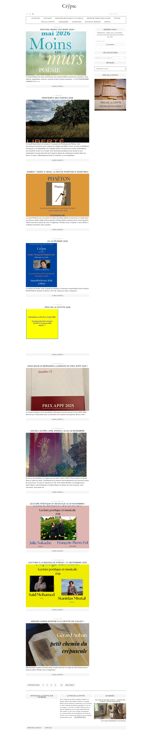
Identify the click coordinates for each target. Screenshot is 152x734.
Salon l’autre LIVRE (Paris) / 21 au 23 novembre (58, 431)
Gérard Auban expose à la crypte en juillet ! (57, 621)
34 (61, 685)
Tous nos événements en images (113, 721)
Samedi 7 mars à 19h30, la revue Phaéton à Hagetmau (57, 172)
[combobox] (110, 58)
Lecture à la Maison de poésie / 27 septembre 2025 (57, 562)
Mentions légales (34, 727)
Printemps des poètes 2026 (57, 98)
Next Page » (70, 685)
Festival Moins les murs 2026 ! (57, 29)
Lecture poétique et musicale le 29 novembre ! (57, 504)
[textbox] (110, 58)
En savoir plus (80, 717)
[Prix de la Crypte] (110, 95)
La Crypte (76, 6)
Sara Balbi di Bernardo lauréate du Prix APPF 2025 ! (57, 366)
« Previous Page (33, 685)
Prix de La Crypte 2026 (57, 307)
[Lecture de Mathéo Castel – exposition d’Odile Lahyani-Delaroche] (110, 718)
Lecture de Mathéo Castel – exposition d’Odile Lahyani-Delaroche (110, 700)
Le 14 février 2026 (57, 241)
